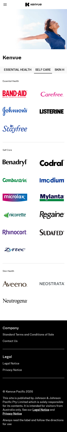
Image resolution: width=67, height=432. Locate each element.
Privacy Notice (12, 414)
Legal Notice (41, 410)
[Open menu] (10, 4)
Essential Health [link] (17, 70)
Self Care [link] (43, 70)
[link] (15, 94)
